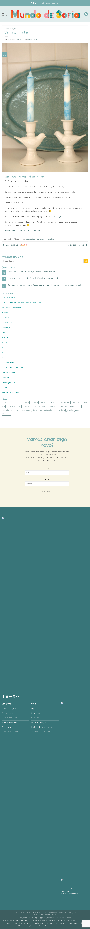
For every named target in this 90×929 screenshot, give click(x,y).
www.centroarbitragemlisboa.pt (73, 923)
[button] (5, 14)
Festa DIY (26, 406)
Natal (71, 406)
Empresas (6, 337)
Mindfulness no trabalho (12, 367)
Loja (53, 3)
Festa (19, 406)
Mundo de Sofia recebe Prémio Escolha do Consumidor (34, 278)
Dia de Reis (65, 402)
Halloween (43, 406)
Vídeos (5, 387)
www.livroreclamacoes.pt (70, 894)
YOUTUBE (36, 230)
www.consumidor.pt (63, 926)
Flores (34, 406)
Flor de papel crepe (75, 245)
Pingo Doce (25, 410)
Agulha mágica (8, 297)
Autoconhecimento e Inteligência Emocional (21, 302)
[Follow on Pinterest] (33, 3)
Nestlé (78, 406)
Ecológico (11, 406)
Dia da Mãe (54, 402)
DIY (15, 29)
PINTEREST (23, 230)
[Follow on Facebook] (29, 3)
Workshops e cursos (10, 393)
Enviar (46, 491)
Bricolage (6, 312)
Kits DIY (5, 357)
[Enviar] (86, 261)
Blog (58, 3)
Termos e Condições (67, 913)
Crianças (5, 317)
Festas (4, 352)
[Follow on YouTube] (35, 3)
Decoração (9, 29)
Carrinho (52, 913)
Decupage (44, 402)
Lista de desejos (39, 913)
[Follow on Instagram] (31, 3)
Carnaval (34, 402)
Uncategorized (8, 382)
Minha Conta (45, 3)
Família (5, 342)
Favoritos (6, 347)
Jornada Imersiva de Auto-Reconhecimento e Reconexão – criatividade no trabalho (47, 285)
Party (17, 410)
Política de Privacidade (45, 914)
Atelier (19, 402)
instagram (59, 216)
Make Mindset (8, 362)
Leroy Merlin (62, 406)
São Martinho (60, 410)
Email (47, 468)
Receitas (5, 377)
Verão (77, 410)
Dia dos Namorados (79, 402)
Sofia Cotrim (32, 39)
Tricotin (70, 410)
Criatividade (7, 322)
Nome (47, 479)
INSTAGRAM (10, 230)
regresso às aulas (45, 410)
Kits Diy (53, 406)
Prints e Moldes (8, 372)
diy (3, 406)
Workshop (6, 414)
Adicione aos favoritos (46, 239)
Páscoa (34, 410)
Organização (7, 410)
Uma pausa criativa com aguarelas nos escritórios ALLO (33, 271)
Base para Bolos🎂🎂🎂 (17, 245)
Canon (26, 402)
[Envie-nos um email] (10, 696)
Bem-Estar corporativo (11, 307)
